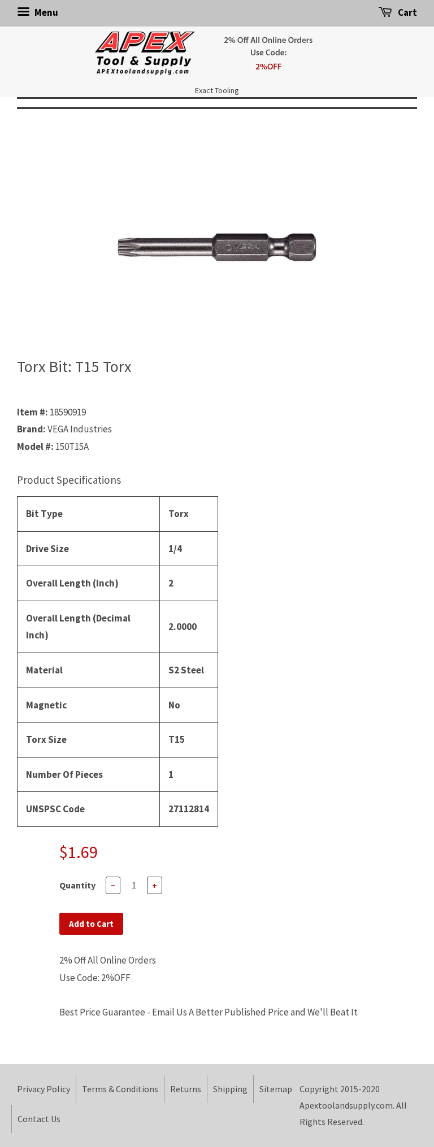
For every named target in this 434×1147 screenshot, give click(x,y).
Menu (45, 12)
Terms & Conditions (120, 1089)
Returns (185, 1089)
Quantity (77, 885)
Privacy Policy (43, 1089)
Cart (406, 12)
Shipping (230, 1089)
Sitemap (275, 1089)
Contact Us (39, 1118)
